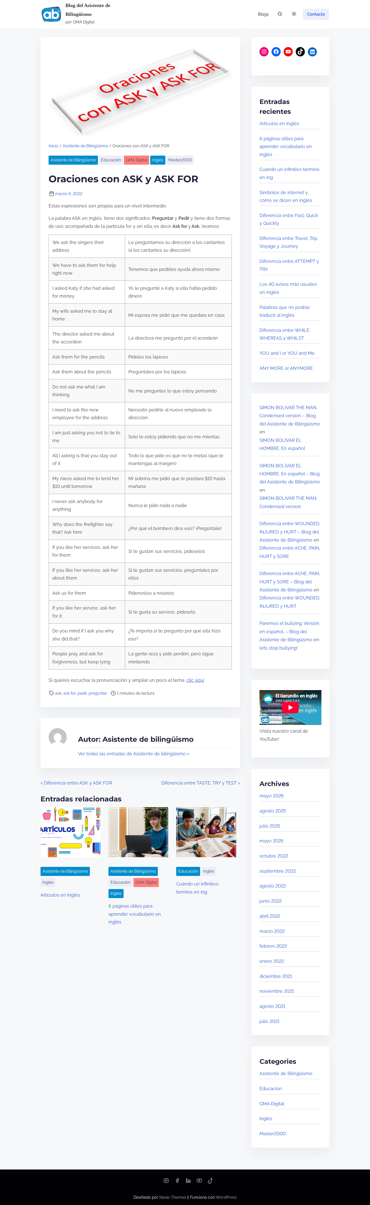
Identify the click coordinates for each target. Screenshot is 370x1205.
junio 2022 (271, 901)
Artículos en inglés (60, 895)
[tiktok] (210, 1182)
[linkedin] (188, 1182)
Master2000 (180, 160)
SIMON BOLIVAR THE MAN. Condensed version (288, 502)
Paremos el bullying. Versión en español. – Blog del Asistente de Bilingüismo (289, 631)
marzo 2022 (272, 931)
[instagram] (166, 1182)
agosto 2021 (272, 1006)
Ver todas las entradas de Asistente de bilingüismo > (133, 753)
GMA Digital (136, 160)
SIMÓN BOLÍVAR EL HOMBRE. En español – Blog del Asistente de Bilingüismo (290, 474)
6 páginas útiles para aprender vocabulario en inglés (134, 914)
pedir (82, 693)
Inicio (53, 146)
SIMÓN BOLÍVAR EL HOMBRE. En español (282, 444)
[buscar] (280, 15)
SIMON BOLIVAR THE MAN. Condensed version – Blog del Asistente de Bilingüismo (290, 416)
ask (58, 693)
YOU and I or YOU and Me (287, 353)
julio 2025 (270, 826)
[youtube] (199, 1182)
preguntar (98, 693)
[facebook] (177, 1182)
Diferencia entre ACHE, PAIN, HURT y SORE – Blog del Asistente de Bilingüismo (290, 581)
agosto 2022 (273, 886)
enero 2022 (272, 961)
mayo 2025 (271, 840)
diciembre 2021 (276, 976)
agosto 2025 (273, 810)
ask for (69, 693)
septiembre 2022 (278, 871)
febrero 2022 (273, 946)
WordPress (226, 1197)
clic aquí (195, 680)
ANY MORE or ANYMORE (286, 368)
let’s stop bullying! (279, 648)
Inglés (157, 160)
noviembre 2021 (277, 991)
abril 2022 (270, 916)
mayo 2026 (272, 795)
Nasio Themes (173, 1197)
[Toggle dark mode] (293, 15)
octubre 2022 (274, 856)
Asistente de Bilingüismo (85, 146)
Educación (111, 160)
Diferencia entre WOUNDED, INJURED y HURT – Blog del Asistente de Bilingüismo (290, 532)
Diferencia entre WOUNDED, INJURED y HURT (290, 602)
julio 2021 (269, 1021)
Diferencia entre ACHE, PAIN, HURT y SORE (290, 552)
